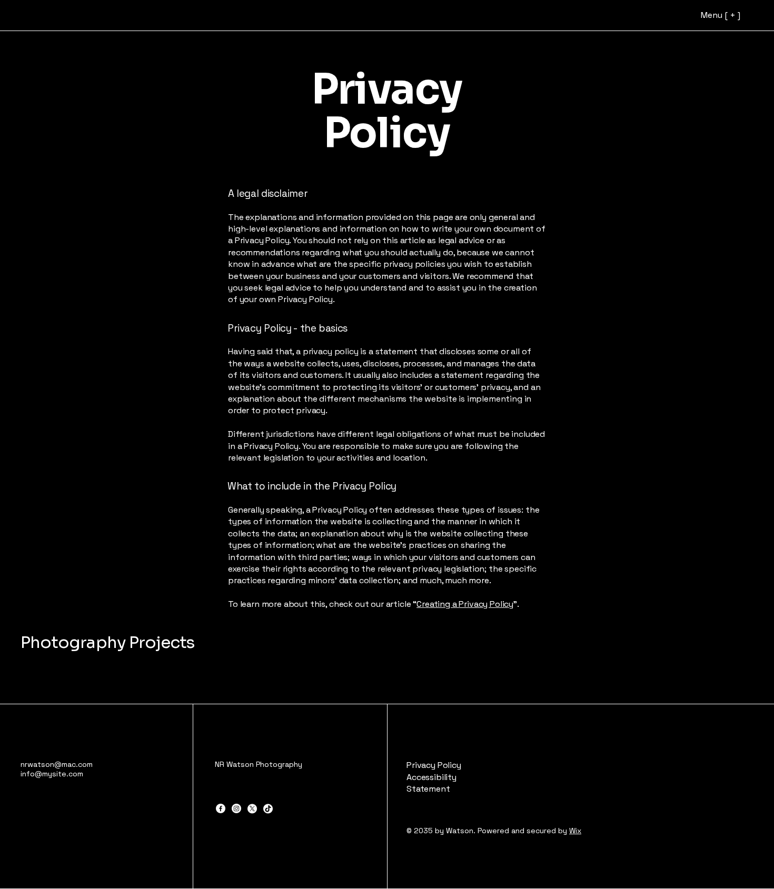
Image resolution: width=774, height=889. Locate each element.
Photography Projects (107, 642)
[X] (252, 808)
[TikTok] (268, 808)
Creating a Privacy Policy (464, 604)
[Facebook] (220, 808)
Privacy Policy (433, 765)
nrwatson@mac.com (57, 764)
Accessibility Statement (431, 783)
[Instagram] (236, 808)
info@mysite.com (52, 773)
